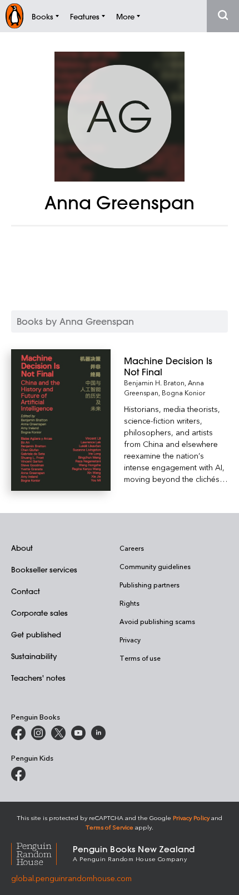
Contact (25, 591)
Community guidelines (155, 566)
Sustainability (34, 656)
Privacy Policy (191, 817)
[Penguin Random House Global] (42, 852)
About (22, 547)
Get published (36, 634)
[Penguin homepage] (14, 15)
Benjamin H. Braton (154, 383)
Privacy (130, 640)
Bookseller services (44, 569)
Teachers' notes (38, 677)
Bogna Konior (183, 393)
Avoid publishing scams (157, 621)
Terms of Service (109, 827)
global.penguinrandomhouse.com (71, 878)
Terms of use (140, 658)
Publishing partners (150, 585)
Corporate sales (39, 612)
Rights (130, 603)
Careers (132, 548)
